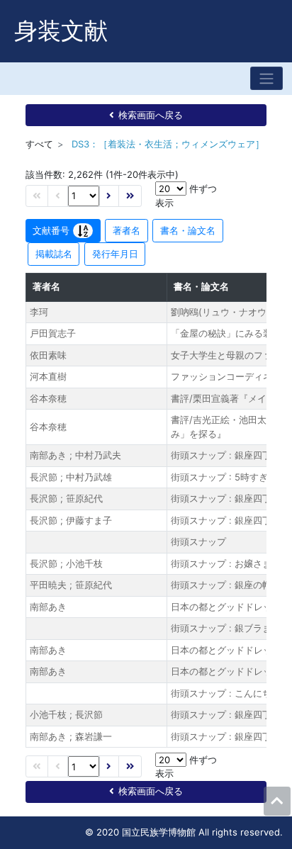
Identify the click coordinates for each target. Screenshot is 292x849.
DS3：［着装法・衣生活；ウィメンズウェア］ (168, 144)
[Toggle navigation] (266, 78)
